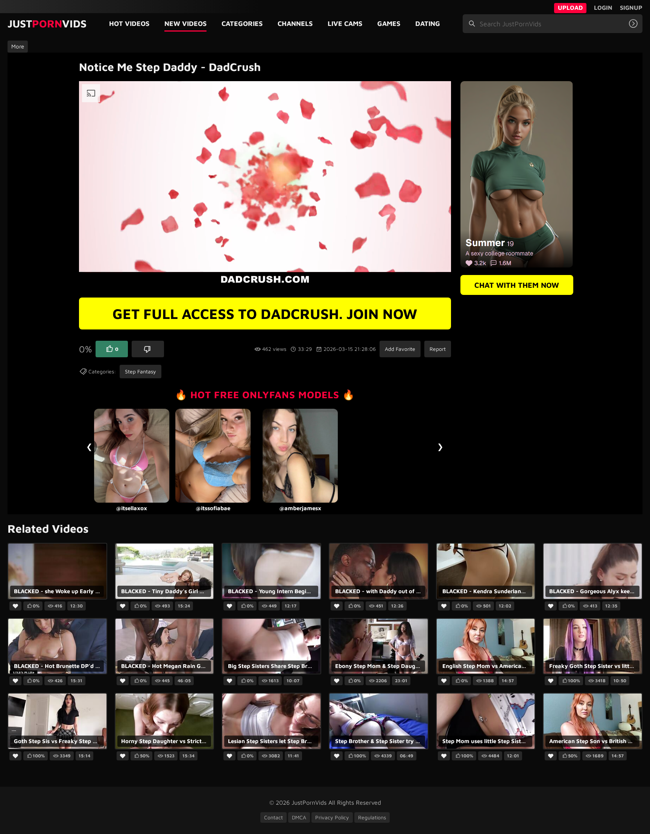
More (17, 46)
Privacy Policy (332, 817)
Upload (570, 7)
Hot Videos (129, 23)
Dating (427, 23)
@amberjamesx (218, 508)
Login (603, 7)
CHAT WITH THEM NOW (516, 285)
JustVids (47, 23)
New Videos (185, 23)
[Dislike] (148, 349)
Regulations (372, 817)
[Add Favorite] (15, 606)
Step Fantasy (140, 371)
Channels (295, 23)
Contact (273, 817)
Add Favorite (400, 349)
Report (438, 349)
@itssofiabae (131, 508)
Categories (242, 23)
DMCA (299, 817)
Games (388, 23)
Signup (631, 7)
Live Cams (345, 23)
